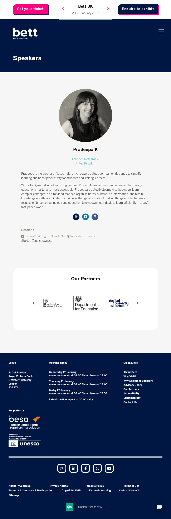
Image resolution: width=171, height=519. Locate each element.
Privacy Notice (59, 486)
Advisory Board (132, 385)
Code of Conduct (129, 490)
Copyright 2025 (71, 490)
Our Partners (131, 389)
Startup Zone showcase (36, 241)
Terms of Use (131, 486)
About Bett (130, 372)
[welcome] (25, 33)
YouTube (109, 468)
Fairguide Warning (100, 490)
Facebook (85, 468)
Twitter (97, 468)
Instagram (61, 468)
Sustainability (132, 397)
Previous (63, 8)
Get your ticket (30, 9)
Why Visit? (129, 376)
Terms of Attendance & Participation (31, 490)
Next (108, 8)
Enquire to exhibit (138, 9)
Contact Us (130, 402)
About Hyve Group (19, 486)
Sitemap (14, 495)
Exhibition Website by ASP (90, 507)
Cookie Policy (95, 486)
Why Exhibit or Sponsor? (138, 380)
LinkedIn (73, 468)
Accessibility (131, 393)
